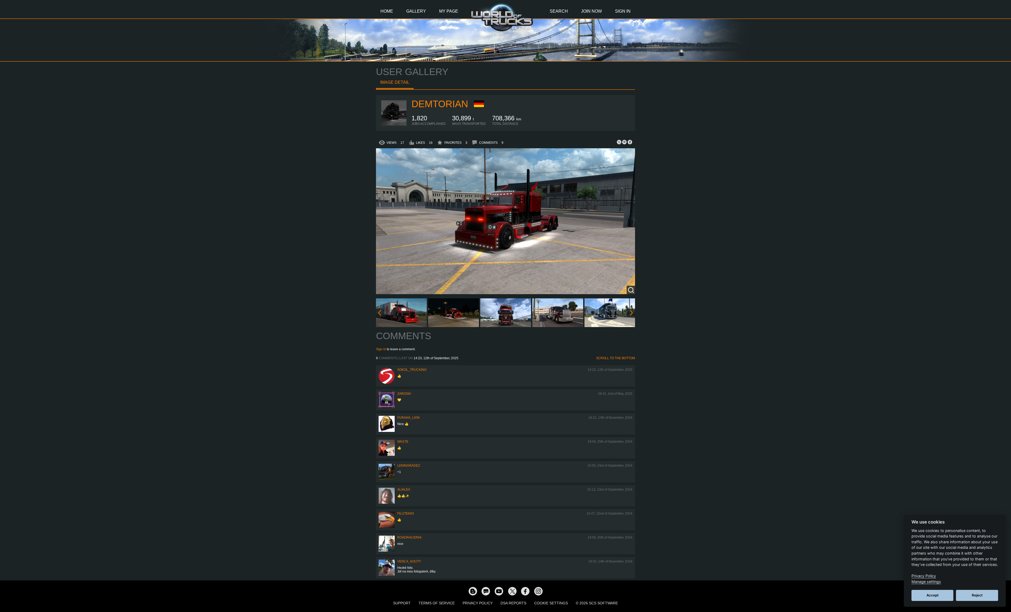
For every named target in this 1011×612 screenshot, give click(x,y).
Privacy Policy (478, 603)
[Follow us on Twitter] (512, 591)
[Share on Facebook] (629, 142)
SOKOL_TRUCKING (412, 370)
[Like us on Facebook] (525, 591)
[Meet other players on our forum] (485, 591)
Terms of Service (437, 603)
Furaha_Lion (408, 417)
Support (402, 603)
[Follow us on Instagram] (538, 591)
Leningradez (408, 465)
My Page (448, 11)
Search (559, 11)
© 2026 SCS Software (597, 603)
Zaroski (404, 394)
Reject (977, 595)
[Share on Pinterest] (624, 142)
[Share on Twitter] (619, 142)
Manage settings (926, 581)
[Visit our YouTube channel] (499, 591)
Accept (932, 595)
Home (386, 11)
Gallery (416, 11)
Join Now (591, 11)
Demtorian (440, 103)
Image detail (394, 82)
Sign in (381, 349)
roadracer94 (409, 537)
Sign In (623, 11)
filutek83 (405, 513)
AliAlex (403, 489)
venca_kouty (409, 561)
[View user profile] (394, 124)
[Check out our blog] (472, 591)
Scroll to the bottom (615, 358)
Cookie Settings (551, 603)
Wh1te (402, 441)
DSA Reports (513, 603)
